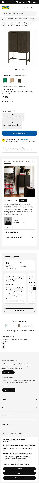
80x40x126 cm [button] (6, 93)
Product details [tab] (18, 161)
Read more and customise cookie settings (16, 464)
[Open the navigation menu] (35, 8)
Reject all (19, 473)
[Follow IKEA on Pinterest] (11, 433)
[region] (19, 48)
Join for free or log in (12, 141)
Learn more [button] (31, 150)
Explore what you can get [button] (27, 141)
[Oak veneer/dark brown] (19, 81)
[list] (19, 288)
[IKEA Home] (5, 7)
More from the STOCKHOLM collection (13, 86)
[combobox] (19, 13)
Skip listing (5, 341)
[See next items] (32, 161)
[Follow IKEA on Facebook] (3, 433)
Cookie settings (19, 478)
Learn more (5, 386)
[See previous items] (3, 344)
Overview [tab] (7, 161)
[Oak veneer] (12, 81)
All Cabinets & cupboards (28, 330)
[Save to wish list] (35, 32)
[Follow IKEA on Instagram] (15, 433)
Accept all (19, 468)
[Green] (5, 81)
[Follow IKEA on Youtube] (20, 433)
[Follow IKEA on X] (7, 433)
